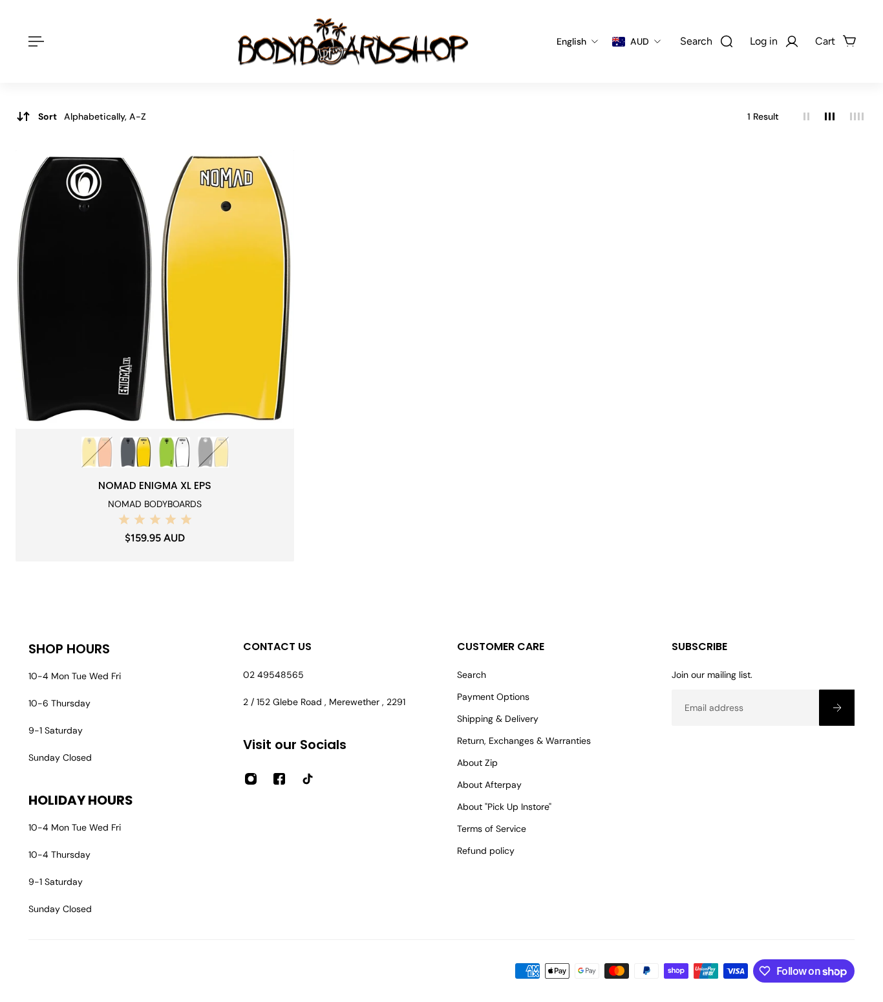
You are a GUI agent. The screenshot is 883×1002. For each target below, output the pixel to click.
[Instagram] (251, 779)
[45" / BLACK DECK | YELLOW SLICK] (213, 452)
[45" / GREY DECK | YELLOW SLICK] (135, 452)
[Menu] (34, 41)
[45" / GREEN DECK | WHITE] (174, 452)
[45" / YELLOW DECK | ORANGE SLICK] (96, 452)
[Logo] (353, 41)
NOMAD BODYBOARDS (155, 504)
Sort (92, 116)
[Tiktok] (307, 779)
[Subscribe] (836, 708)
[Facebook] (279, 779)
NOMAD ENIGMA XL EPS (154, 485)
